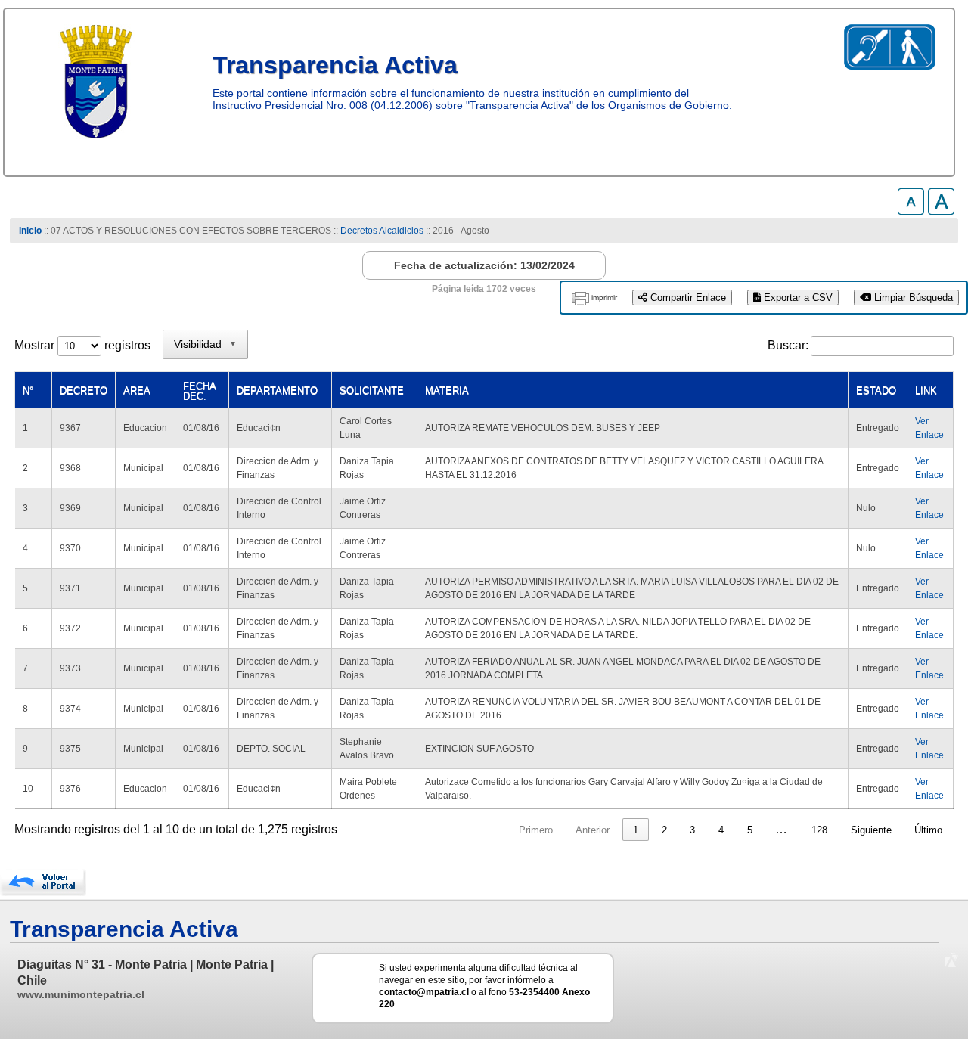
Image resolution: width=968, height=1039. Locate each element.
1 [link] (635, 830)
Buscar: (788, 345)
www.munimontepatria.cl (80, 994)
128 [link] (819, 830)
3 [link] (692, 830)
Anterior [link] (593, 830)
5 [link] (749, 830)
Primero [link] (536, 830)
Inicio (30, 230)
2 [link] (664, 830)
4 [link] (721, 830)
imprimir (604, 297)
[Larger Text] (941, 210)
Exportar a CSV (797, 297)
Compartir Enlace (686, 297)
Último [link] (928, 830)
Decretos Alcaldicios (382, 230)
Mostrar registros (82, 345)
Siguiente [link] (871, 830)
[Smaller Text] (911, 210)
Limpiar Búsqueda (912, 297)
